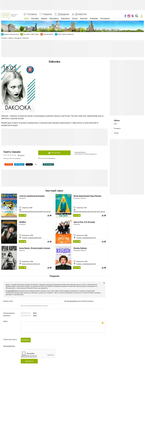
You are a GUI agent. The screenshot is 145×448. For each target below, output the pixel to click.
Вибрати (27, 340)
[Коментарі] (51, 215)
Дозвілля (81, 14)
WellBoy (22, 222)
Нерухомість (54, 18)
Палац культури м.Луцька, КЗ (31, 264)
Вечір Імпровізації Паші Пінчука (87, 196)
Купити (21, 215)
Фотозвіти (35, 18)
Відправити (29, 361)
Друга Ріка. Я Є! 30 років (84, 222)
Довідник (63, 14)
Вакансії (44, 18)
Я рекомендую (55, 153)
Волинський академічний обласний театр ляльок (35, 211)
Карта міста (65, 18)
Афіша (26, 18)
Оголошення (105, 18)
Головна (32, 14)
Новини (47, 14)
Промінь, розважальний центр (31, 237)
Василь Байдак (80, 248)
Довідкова (94, 18)
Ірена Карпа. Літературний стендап (34, 248)
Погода (74, 18)
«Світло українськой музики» (32, 196)
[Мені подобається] (48, 215)
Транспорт (84, 18)
